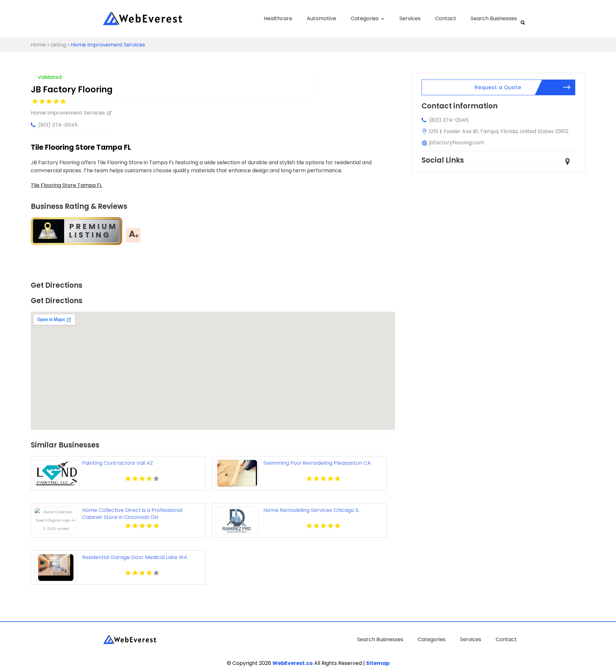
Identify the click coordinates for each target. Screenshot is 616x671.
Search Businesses (494, 18)
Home (38, 44)
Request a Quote (498, 87)
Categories (365, 18)
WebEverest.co (292, 663)
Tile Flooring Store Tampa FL (66, 185)
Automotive (321, 18)
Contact (445, 18)
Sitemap (377, 663)
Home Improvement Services (108, 44)
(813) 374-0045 (58, 125)
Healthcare (278, 18)
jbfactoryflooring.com (456, 142)
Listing (58, 44)
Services (410, 18)
